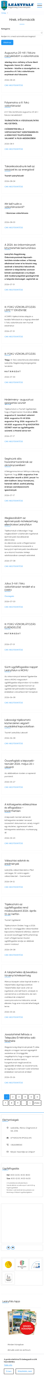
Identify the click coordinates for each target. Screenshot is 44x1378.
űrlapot (31, 1152)
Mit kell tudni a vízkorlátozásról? (14, 205)
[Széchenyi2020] (35, 1264)
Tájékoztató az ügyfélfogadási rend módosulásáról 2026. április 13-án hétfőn (20, 909)
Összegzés (9, 596)
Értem (8, 1371)
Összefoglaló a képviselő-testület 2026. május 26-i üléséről (20, 764)
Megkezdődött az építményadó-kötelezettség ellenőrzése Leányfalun (21, 521)
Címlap (3, 13)
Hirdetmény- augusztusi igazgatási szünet (19, 401)
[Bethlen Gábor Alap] (22, 1264)
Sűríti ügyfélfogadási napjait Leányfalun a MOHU (21, 668)
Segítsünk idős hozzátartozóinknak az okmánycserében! (18, 462)
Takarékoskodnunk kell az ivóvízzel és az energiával (20, 168)
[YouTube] (13, 1248)
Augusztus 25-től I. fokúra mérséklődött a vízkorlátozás (22, 54)
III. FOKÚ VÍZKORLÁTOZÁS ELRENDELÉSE (20, 625)
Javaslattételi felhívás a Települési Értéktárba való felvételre (20, 1038)
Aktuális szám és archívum (19, 1350)
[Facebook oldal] (8, 1248)
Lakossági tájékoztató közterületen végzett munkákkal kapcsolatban (19, 723)
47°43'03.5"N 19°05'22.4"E (21, 1138)
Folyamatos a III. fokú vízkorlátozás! (17, 104)
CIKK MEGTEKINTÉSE (14, 85)
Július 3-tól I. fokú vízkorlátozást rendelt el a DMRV (20, 587)
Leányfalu (21, 5)
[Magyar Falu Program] (8, 1278)
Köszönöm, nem (25, 1371)
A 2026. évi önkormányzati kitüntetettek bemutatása (20, 246)
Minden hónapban (16, 1344)
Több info (8, 1365)
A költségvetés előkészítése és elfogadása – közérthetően (21, 808)
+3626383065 (16, 1145)
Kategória (5, 29)
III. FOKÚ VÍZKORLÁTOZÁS (20, 353)
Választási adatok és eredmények (17, 862)
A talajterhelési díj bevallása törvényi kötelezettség (21, 974)
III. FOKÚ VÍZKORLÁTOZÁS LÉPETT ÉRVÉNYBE (20, 308)
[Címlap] (4, 5)
